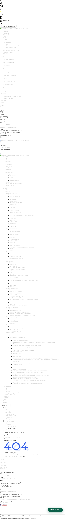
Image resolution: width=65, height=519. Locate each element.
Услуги (2, 459)
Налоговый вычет (8, 52)
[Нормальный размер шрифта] (1, 4)
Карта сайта (3, 467)
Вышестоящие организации (11, 50)
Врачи (8, 44)
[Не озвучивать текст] (1, 24)
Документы (6, 34)
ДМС (4, 38)
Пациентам (3, 465)
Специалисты (7, 42)
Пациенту (5, 36)
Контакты (2, 468)
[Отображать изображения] (1, 16)
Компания (3, 462)
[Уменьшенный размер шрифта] (1, 2)
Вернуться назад (11, 456)
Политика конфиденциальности (8, 499)
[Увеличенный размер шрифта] (1, 6)
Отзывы (5, 39)
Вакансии (5, 49)
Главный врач (7, 33)
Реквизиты (6, 41)
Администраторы (11, 47)
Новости (2, 461)
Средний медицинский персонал (15, 46)
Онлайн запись (5, 405)
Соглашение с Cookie (24, 499)
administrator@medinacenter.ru (8, 127)
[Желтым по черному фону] (0, 11)
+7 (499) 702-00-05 (5, 124)
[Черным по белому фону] (0, 9)
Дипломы (5, 53)
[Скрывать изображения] (1, 18)
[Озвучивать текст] (1, 22)
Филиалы (5, 31)
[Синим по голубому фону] (0, 13)
